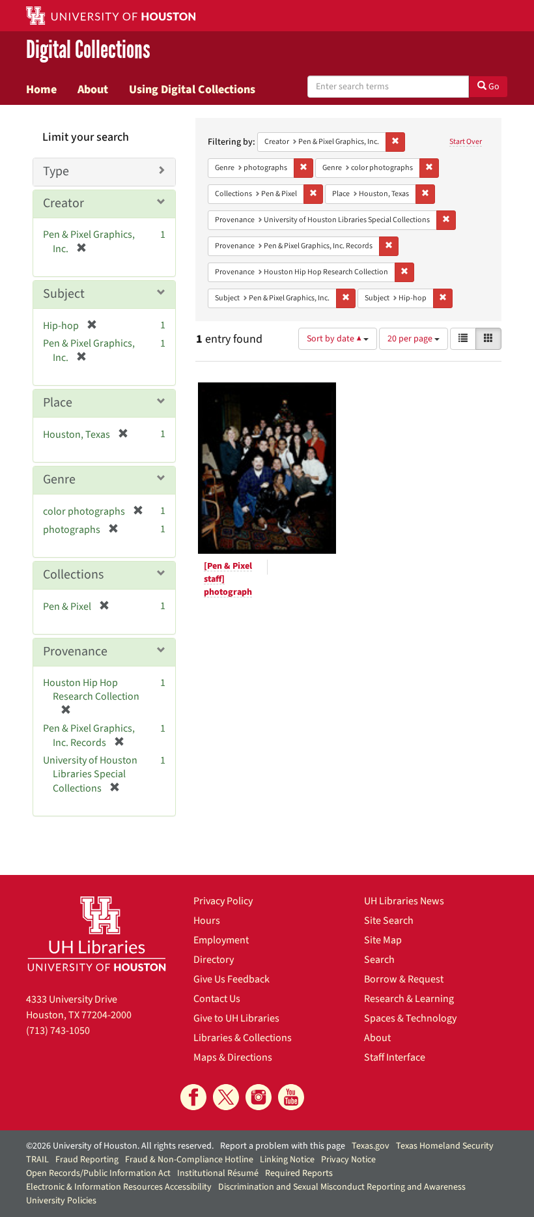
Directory (213, 959)
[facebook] (193, 1097)
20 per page (410, 338)
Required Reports (299, 1173)
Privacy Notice (348, 1159)
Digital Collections (88, 49)
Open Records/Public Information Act (98, 1173)
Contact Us (216, 999)
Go (492, 86)
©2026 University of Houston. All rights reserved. (120, 1146)
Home (41, 89)
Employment (221, 940)
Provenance (75, 651)
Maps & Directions (232, 1057)
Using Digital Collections (192, 89)
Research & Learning (409, 999)
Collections (73, 575)
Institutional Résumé (218, 1173)
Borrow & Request (403, 979)
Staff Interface (394, 1057)
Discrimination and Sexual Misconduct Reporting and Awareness (342, 1187)
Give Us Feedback (231, 979)
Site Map (383, 940)
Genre (59, 479)
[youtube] (291, 1097)
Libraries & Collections (242, 1038)
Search (379, 959)
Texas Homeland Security (445, 1146)
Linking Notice (287, 1159)
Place (57, 403)
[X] (226, 1097)
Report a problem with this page (282, 1146)
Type (56, 171)
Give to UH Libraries (236, 1018)
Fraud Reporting (87, 1159)
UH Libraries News (404, 901)
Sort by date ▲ (335, 338)
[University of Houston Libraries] (96, 933)
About (92, 89)
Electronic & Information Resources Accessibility (119, 1187)
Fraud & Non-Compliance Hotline (189, 1159)
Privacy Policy (223, 901)
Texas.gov (370, 1146)
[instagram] (259, 1097)
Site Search (389, 920)
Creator (63, 203)
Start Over (465, 141)
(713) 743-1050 (58, 1031)
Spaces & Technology (410, 1018)
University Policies (61, 1200)
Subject (64, 294)
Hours (206, 920)
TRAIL (37, 1159)
